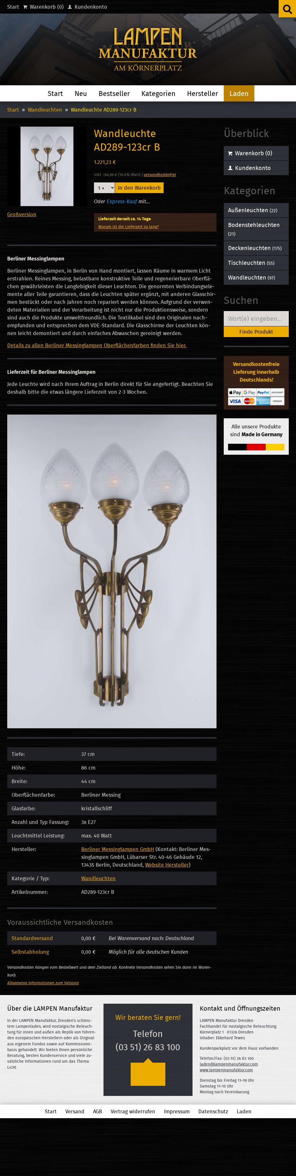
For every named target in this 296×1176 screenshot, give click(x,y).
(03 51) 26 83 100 (148, 1047)
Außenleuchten (252, 210)
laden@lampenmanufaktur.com (229, 1064)
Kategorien (158, 93)
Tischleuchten (251, 262)
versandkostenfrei (160, 174)
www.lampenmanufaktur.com (226, 1070)
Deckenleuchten (255, 248)
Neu (81, 93)
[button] (287, 8)
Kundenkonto (90, 7)
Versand (74, 1111)
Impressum (177, 1111)
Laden (239, 93)
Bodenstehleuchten (254, 229)
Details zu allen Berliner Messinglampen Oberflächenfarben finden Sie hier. (96, 345)
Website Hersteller (167, 865)
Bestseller (114, 93)
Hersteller (202, 93)
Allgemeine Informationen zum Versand (43, 983)
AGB (97, 1111)
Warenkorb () (46, 7)
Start (13, 7)
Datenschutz (213, 1111)
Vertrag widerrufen (133, 1111)
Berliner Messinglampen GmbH (117, 849)
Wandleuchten (45, 110)
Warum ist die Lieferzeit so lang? (128, 226)
